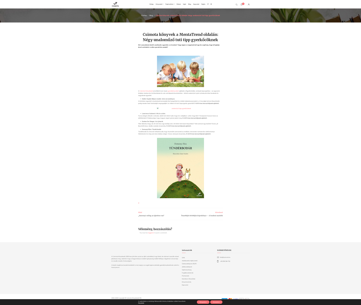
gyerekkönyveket (173, 91)
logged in (151, 233)
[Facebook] (138, 203)
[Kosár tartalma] (241, 5)
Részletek (141, 303)
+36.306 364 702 (225, 261)
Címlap (144, 15)
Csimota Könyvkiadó (146, 91)
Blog (151, 15)
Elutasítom (216, 302)
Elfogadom (203, 302)
